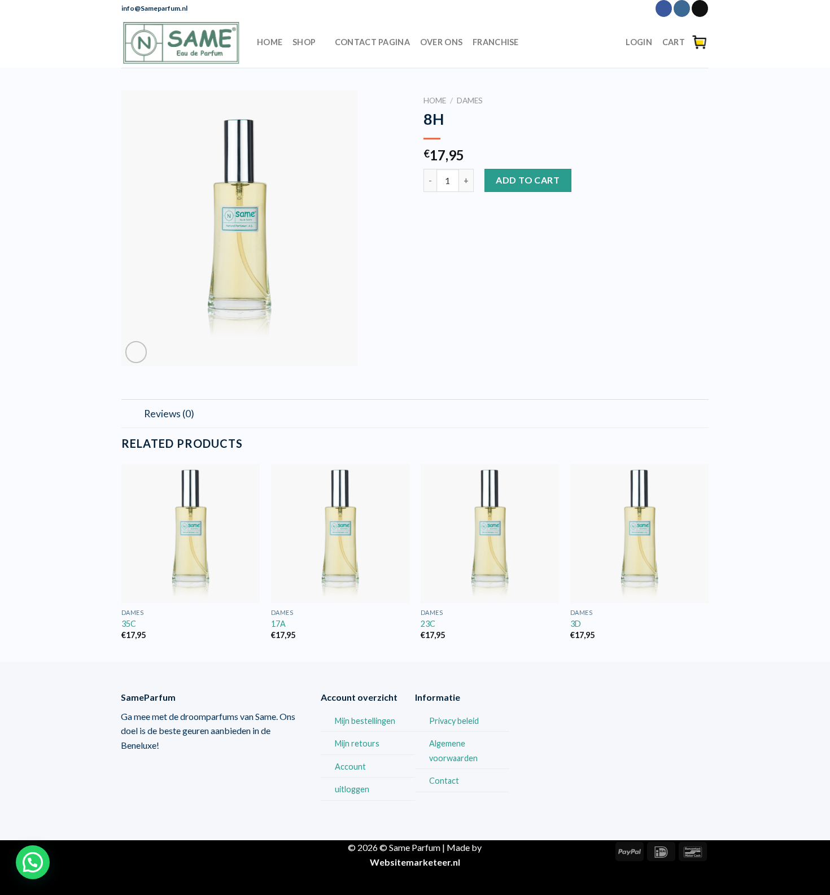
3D (575, 623)
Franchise (496, 42)
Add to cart (528, 179)
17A (278, 623)
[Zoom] (136, 352)
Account (350, 766)
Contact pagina (372, 42)
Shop (304, 42)
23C (428, 623)
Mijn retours (357, 743)
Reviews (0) (169, 414)
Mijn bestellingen (365, 721)
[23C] (490, 533)
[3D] (639, 533)
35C (128, 623)
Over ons (441, 42)
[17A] (340, 533)
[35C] (190, 533)
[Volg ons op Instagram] (682, 8)
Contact (444, 780)
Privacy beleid (454, 721)
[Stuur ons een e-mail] (700, 8)
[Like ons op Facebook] (664, 8)
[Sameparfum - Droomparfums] (180, 42)
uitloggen (352, 789)
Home (269, 42)
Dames (470, 100)
